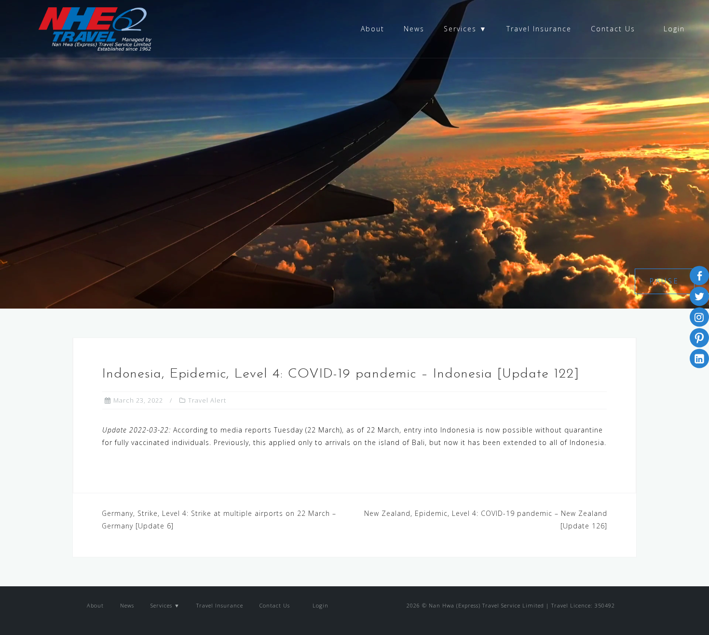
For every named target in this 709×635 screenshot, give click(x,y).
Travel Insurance (539, 28)
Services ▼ (465, 28)
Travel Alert (207, 400)
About (372, 28)
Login (673, 28)
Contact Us (613, 28)
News (414, 28)
